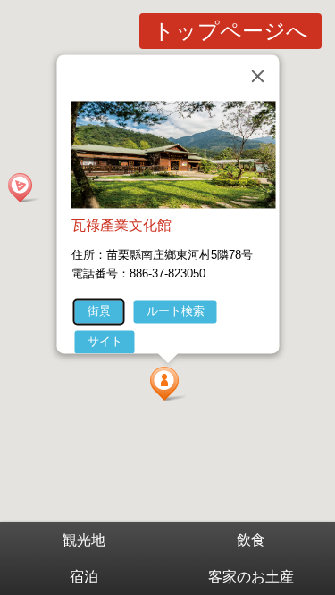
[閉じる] (257, 75)
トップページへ (230, 31)
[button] (168, 383)
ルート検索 (175, 311)
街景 (98, 311)
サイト (104, 341)
